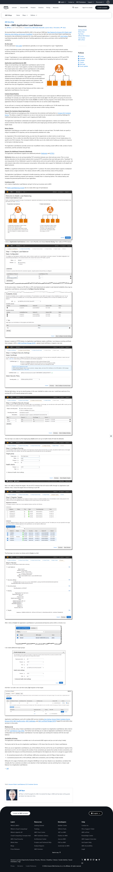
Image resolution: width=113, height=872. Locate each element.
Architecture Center (40, 839)
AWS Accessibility (87, 846)
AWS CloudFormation (19, 721)
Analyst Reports (39, 846)
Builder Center (62, 825)
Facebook (82, 58)
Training (36, 829)
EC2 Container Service (32, 784)
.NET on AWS (62, 832)
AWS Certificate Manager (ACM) (26, 343)
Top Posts (80, 34)
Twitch (82, 62)
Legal (83, 849)
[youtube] (96, 860)
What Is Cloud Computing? (19, 829)
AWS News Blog (9, 22)
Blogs (12, 846)
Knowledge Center (87, 835)
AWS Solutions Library (41, 835)
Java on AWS (62, 839)
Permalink (56, 27)
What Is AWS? (15, 825)
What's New (81, 32)
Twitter (82, 56)
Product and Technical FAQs (42, 842)
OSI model (19, 45)
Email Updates (84, 66)
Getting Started (82, 30)
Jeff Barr (9, 27)
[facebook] (85, 860)
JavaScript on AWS (63, 846)
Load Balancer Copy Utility (17, 730)
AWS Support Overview (89, 839)
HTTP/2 (52, 153)
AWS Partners (38, 849)
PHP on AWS (62, 842)
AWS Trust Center (39, 832)
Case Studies (81, 38)
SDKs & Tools (62, 829)
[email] (82, 863)
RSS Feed (82, 64)
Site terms (20, 866)
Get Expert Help (86, 842)
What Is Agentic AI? (17, 832)
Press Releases (15, 849)
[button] (24, 7)
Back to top (55, 852)
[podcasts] (99, 860)
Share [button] (64, 27)
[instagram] (90, 860)
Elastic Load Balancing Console (15, 187)
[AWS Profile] (108, 2)
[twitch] (93, 860)
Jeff (7, 768)
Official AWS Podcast (84, 36)
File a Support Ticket (88, 829)
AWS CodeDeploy (30, 721)
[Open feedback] (111, 436)
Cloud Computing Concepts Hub (21, 835)
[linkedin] (88, 860)
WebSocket (44, 153)
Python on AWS (63, 835)
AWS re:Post (81, 39)
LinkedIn (82, 60)
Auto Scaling (63, 36)
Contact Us (85, 825)
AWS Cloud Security (17, 839)
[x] (82, 860)
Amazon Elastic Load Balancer (16, 784)
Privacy (12, 866)
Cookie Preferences (31, 866)
